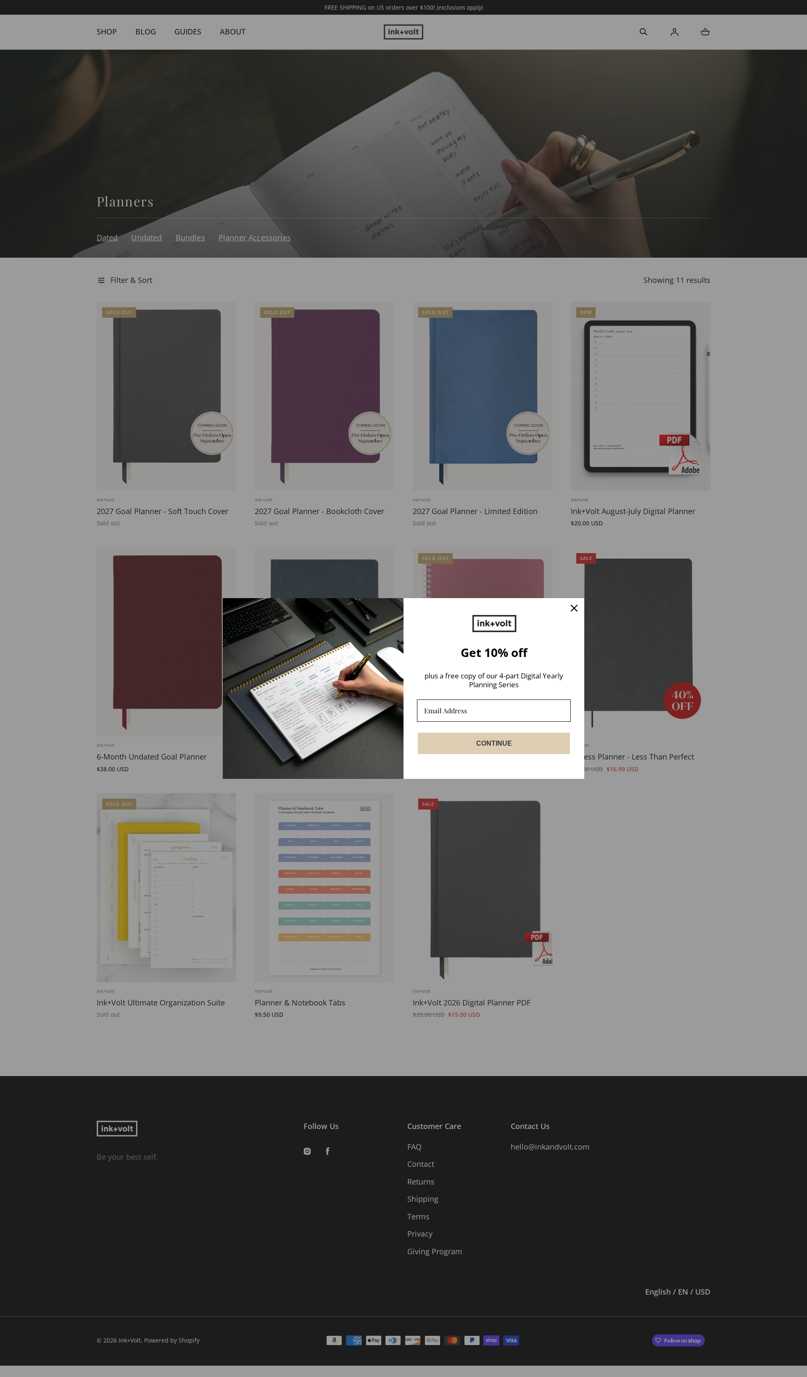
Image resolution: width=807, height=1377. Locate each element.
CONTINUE (494, 743)
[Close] (574, 608)
